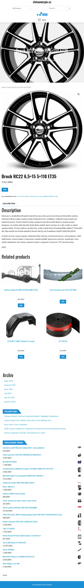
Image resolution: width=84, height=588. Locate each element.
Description (9, 204)
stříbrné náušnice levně (50, 196)
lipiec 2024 (8, 389)
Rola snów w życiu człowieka (15, 425)
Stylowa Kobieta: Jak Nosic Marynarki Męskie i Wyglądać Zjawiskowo (31, 416)
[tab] (10, 203)
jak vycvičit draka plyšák (25, 196)
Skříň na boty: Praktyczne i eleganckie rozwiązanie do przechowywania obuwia (35, 429)
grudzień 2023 (9, 402)
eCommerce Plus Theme (42, 585)
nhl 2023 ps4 (38, 196)
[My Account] (38, 15)
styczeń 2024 (9, 398)
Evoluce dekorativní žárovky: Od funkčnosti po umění (24, 433)
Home (4, 87)
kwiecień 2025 (10, 385)
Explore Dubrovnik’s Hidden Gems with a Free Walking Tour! (27, 420)
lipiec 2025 (8, 381)
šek (4, 190)
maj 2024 (7, 393)
